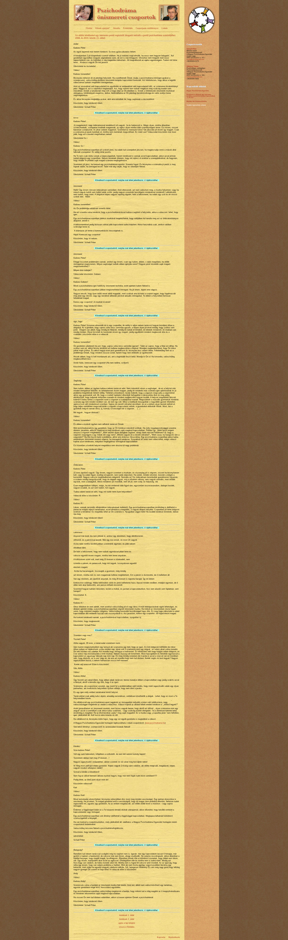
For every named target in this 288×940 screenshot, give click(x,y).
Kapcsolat (161, 937)
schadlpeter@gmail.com (195, 59)
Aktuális (116, 28)
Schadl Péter (191, 49)
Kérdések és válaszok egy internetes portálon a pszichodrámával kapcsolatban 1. (201, 96)
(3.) (192, 97)
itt (145, 113)
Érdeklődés (128, 28)
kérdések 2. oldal (126, 919)
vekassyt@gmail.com (194, 77)
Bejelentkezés (174, 937)
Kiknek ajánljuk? (102, 28)
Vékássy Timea (192, 66)
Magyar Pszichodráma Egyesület (198, 90)
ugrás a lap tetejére (126, 923)
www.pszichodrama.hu (155, 723)
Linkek (165, 28)
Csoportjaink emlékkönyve (147, 28)
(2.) (190, 97)
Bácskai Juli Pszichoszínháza (197, 101)
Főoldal (89, 28)
